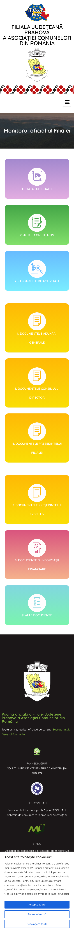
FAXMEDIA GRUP (37, 763)
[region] (37, 891)
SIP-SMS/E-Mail (37, 803)
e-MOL (37, 843)
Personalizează (37, 914)
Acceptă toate (37, 904)
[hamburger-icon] (67, 101)
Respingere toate (37, 924)
